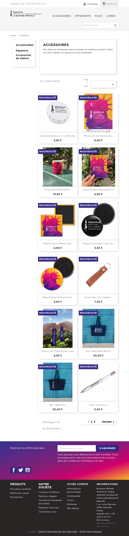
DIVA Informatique (91, 532)
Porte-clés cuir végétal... (98, 297)
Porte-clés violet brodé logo (58, 351)
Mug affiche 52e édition (58, 190)
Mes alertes (73, 508)
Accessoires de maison (23, 57)
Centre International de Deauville (57, 532)
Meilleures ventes (19, 493)
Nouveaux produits (20, 489)
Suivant (108, 422)
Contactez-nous (47, 512)
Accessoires (61, 16)
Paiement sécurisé (48, 508)
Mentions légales (48, 496)
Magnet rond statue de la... (57, 297)
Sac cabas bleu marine (98, 351)
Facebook (14, 470)
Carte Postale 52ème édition (98, 190)
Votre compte (77, 484)
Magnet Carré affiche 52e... (57, 244)
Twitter (20, 470)
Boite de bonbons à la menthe (58, 136)
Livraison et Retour (49, 492)
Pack (98, 16)
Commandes (73, 496)
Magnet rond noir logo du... (98, 244)
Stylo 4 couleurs (98, 405)
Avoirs (70, 500)
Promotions (16, 497)
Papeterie (22, 50)
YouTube (27, 470)
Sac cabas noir (57, 405)
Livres (111, 16)
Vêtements (83, 16)
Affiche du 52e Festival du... (98, 136)
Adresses (72, 504)
